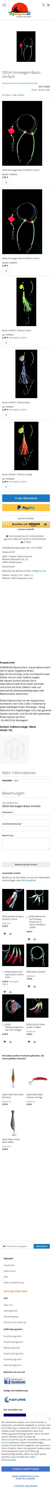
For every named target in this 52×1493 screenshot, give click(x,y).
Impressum (9, 1265)
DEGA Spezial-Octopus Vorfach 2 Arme (13, 917)
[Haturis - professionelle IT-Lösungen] (26, 1400)
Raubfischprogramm (13, 1353)
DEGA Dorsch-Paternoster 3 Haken (36, 1025)
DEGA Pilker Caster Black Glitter (11, 1140)
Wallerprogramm (12, 1347)
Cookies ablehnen (25, 1486)
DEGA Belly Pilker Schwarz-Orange (34, 1096)
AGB (6, 1276)
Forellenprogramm (13, 1359)
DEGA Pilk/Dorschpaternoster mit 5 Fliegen (14, 1027)
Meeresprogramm (12, 1365)
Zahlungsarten (11, 1310)
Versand (20, 95)
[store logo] (20, 10)
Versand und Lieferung (15, 1322)
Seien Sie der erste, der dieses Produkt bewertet (20, 83)
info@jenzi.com (38, 570)
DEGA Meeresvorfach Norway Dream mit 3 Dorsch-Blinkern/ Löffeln (37, 922)
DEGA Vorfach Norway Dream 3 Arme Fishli (14, 974)
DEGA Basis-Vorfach (35, 971)
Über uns (8, 1305)
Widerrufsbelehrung (13, 1282)
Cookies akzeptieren (25, 1469)
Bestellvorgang (11, 1316)
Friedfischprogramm (13, 1342)
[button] (26, 526)
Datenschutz (10, 1271)
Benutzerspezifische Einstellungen (25, 1477)
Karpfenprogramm (13, 1336)
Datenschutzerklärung (12, 1439)
